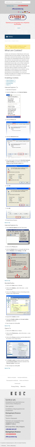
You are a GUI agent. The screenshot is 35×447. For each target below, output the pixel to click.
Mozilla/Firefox (9, 83)
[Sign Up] (26, 32)
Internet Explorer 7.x (11, 80)
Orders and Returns (24, 380)
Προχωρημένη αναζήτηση (12, 380)
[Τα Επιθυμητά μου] (18, 32)
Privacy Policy (15, 386)
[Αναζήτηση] (29, 2)
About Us (23, 386)
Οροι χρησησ (10, 406)
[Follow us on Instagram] (19, 393)
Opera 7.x (8, 84)
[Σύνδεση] (22, 32)
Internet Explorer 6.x (11, 81)
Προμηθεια (9, 415)
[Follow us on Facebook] (10, 393)
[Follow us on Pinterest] (15, 393)
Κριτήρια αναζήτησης (22, 377)
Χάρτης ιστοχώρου (12, 377)
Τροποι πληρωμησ (11, 418)
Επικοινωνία (17, 383)
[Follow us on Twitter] (23, 393)
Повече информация (11, 445)
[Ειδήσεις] (14, 32)
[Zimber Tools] (18, 17)
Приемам (4, 445)
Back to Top (7, 222)
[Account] (10, 32)
